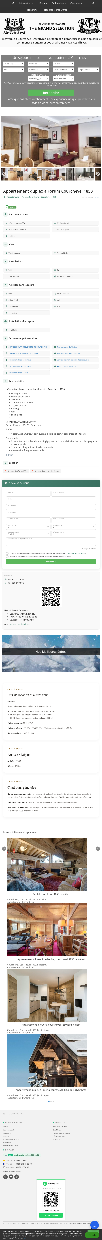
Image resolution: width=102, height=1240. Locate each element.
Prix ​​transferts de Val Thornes (68, 353)
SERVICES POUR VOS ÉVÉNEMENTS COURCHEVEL (27, 347)
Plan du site (63, 1223)
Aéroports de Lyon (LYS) (66, 366)
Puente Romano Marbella (61, 1133)
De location (58, 3)
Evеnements (7, 1142)
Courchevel (34, 197)
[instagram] (16, 1176)
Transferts (32, 10)
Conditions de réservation (76, 553)
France (25, 197)
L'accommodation (9, 1130)
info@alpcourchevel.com (19, 624)
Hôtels (42, 3)
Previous (4, 174)
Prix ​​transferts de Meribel (67, 347)
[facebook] (5, 1176)
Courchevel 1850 (48, 197)
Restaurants (7, 1133)
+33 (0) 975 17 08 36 (23, 1164)
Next (98, 174)
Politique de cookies (75, 1223)
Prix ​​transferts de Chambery (19, 366)
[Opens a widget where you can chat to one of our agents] (92, 1235)
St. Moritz (56, 1139)
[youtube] (11, 1176)
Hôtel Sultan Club (59, 1136)
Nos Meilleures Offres (55, 10)
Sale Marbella (57, 1130)
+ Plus (9, 455)
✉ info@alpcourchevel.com (13, 1171)
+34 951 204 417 (21, 1160)
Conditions (87, 1223)
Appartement (13, 197)
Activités (6, 1136)
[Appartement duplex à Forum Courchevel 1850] (51, 141)
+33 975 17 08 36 (21, 1167)
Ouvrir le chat (51, 1215)
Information (25, 3)
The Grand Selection (60, 1127)
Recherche (51, 92)
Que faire (75, 3)
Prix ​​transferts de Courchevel (19, 360)
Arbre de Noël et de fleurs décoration (23, 353)
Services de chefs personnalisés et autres (73, 360)
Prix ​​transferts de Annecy (18, 372)
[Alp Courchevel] (13, 3)
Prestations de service (10, 1139)
